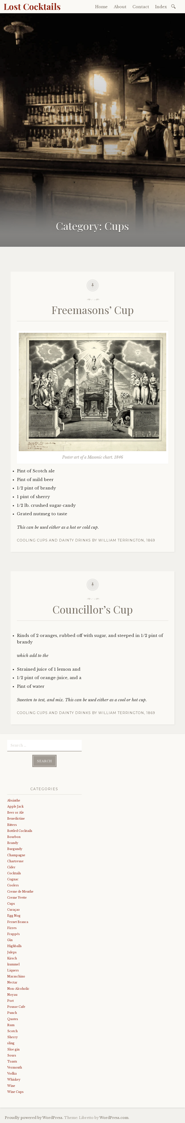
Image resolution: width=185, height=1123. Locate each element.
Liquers (13, 970)
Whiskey (13, 1079)
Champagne (16, 855)
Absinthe (13, 800)
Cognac (13, 879)
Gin (10, 940)
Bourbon (13, 837)
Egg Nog (13, 915)
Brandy (12, 843)
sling (10, 1043)
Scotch (12, 1031)
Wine (11, 1086)
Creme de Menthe (20, 891)
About (120, 6)
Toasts (12, 1061)
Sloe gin (13, 1049)
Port (10, 1001)
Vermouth (14, 1067)
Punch (12, 1013)
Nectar (12, 982)
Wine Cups (15, 1092)
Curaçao (13, 909)
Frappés (13, 934)
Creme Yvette (17, 897)
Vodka (12, 1073)
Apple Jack (15, 806)
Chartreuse (15, 861)
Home (101, 6)
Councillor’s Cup (93, 609)
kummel (13, 964)
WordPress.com (113, 1118)
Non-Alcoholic (18, 988)
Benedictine (16, 818)
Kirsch (12, 958)
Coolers (13, 885)
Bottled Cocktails (19, 831)
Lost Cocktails (32, 6)
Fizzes (12, 928)
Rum (10, 1025)
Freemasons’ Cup (93, 309)
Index (161, 6)
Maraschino (16, 976)
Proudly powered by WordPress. (34, 1118)
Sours (11, 1055)
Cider (11, 867)
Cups (11, 903)
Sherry (12, 1037)
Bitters (12, 825)
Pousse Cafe (16, 1007)
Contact (140, 6)
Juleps (12, 952)
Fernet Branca (17, 922)
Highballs (14, 946)
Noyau (12, 994)
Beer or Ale (15, 812)
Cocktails (14, 873)
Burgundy (14, 849)
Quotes (12, 1019)
